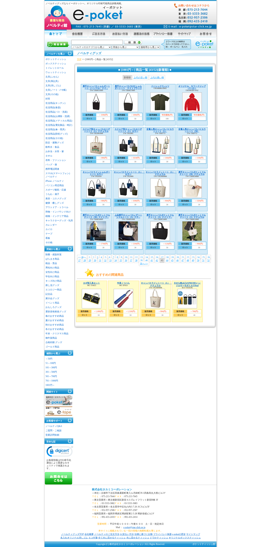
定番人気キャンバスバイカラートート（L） (160, 130)
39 (141, 260)
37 (131, 260)
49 (193, 260)
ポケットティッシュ (55, 59)
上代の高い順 (157, 77)
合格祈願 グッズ (53, 342)
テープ (48, 233)
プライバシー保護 (162, 534)
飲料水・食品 (52, 147)
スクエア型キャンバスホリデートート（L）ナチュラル (96, 130)
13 (141, 257)
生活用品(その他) (54, 138)
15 (152, 257)
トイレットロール (54, 68)
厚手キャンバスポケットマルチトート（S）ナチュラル (192, 216)
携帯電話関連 (52, 169)
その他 (48, 242)
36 (126, 260)
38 (136, 260)
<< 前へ (82, 257)
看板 (47, 238)
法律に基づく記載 (143, 534)
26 (209, 257)
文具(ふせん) (51, 76)
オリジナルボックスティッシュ (185, 537)
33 (110, 260)
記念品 (48, 294)
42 (157, 260)
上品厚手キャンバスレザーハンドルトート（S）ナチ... (128, 216)
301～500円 (51, 372)
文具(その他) (51, 94)
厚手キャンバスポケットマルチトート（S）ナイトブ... (160, 216)
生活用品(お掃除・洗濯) (57, 116)
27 (79, 260)
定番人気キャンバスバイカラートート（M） (192, 130)
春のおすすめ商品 (54, 316)
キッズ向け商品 (53, 281)
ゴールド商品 (52, 346)
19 (172, 257)
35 (121, 260)
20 (178, 257)
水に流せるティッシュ (137, 537)
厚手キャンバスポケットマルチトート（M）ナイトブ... (96, 216)
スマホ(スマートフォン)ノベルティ (57, 175)
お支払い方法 (127, 534)
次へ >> (144, 263)
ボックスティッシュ (55, 63)
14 (147, 257)
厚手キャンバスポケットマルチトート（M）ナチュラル (192, 173)
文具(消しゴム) (53, 85)
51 (203, 260)
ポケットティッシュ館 (203, 544)
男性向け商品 (52, 267)
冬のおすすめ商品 (54, 329)
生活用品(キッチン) (55, 103)
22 (188, 257)
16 (157, 257)
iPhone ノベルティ (54, 181)
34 (115, 260)
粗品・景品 (51, 263)
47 (183, 260)
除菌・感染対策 (53, 254)
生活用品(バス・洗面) (56, 112)
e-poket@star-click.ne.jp (134, 527)
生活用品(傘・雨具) (55, 129)
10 (126, 257)
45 (172, 260)
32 (105, 260)
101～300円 (51, 367)
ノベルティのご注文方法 (106, 534)
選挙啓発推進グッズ (55, 311)
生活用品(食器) (53, 107)
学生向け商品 (52, 276)
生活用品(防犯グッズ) (56, 134)
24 (198, 257)
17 (162, 257)
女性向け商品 (52, 272)
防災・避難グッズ (54, 142)
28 (84, 260)
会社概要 (89, 534)
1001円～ (50, 385)
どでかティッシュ (159, 537)
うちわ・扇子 (52, 194)
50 (198, 260)
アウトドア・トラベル (56, 207)
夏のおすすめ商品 (54, 320)
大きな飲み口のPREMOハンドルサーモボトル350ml (187, 284)
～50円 (48, 358)
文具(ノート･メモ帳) (55, 90)
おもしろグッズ (53, 307)
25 (203, 257)
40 (146, 260)
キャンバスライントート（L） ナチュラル (161, 173)
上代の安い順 (140, 77)
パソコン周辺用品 (54, 185)
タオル (48, 155)
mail (188, 26)
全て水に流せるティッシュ (112, 537)
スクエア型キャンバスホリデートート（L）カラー (128, 130)
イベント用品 (52, 302)
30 (95, 260)
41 (152, 260)
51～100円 (50, 363)
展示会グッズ (52, 298)
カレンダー (51, 225)
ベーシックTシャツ (160, 86)
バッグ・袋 (51, 164)
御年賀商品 (51, 338)
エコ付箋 (93, 537)
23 (193, 257)
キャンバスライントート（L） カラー (129, 173)
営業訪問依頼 (52, 435)
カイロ (48, 229)
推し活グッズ (52, 285)
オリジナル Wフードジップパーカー (192, 87)
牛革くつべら (123, 283)
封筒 (47, 98)
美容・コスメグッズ (55, 198)
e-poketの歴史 (179, 534)
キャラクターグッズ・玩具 (59, 220)
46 (177, 260)
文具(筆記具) (51, 81)
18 (167, 257)
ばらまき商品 (52, 259)
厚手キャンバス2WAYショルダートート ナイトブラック (128, 87)
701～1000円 (51, 380)
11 (131, 257)
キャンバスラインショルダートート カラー (96, 173)
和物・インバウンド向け (58, 211)
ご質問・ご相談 (53, 430)
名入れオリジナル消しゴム (74, 537)
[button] (59, 452)
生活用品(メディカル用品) (58, 120)
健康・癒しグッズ (54, 203)
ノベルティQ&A (53, 426)
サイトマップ (193, 534)
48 (188, 260)
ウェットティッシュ (55, 72)
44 (167, 260)
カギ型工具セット (91, 283)
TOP (79, 59)
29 (90, 260)
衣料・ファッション (55, 160)
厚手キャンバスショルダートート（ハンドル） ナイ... (96, 87)
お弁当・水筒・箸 (54, 151)
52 (208, 260)
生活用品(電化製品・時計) (58, 125)
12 (136, 257)
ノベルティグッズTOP (72, 534)
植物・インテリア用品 (56, 216)
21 (183, 257)
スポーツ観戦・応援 (55, 189)
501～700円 (51, 376)
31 (100, 260)
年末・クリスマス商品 (56, 333)
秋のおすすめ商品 (54, 324)
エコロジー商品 (53, 289)
